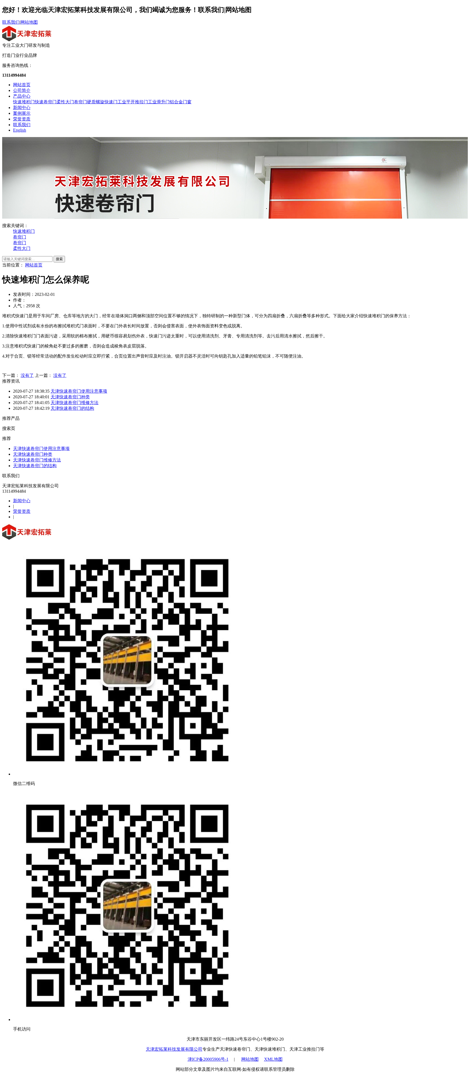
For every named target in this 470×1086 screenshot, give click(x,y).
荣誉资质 (21, 119)
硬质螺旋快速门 (102, 102)
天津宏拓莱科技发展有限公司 (174, 1049)
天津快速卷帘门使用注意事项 (79, 391)
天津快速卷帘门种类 (70, 397)
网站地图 (29, 22)
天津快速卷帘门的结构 (72, 408)
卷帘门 (80, 102)
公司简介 (21, 90)
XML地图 (273, 1059)
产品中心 (21, 96)
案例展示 (21, 113)
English (19, 130)
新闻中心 (21, 107)
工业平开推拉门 (133, 102)
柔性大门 (65, 102)
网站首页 (21, 84)
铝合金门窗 (180, 102)
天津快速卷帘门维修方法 (74, 402)
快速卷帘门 (46, 102)
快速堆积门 (24, 102)
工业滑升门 (159, 102)
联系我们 (11, 22)
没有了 (27, 375)
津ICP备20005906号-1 (208, 1059)
